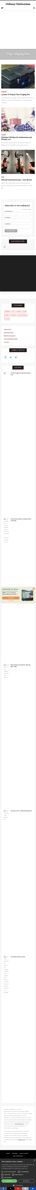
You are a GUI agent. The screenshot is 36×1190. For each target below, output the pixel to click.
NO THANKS (11, 600)
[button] (10, 592)
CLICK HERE (11, 598)
